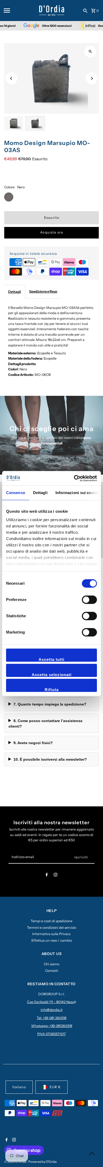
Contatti (51, 971)
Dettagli (14, 292)
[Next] (91, 78)
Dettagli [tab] (40, 492)
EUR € (55, 1087)
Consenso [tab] (15, 492)
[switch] (89, 599)
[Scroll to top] (92, 1153)
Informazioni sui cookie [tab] (77, 492)
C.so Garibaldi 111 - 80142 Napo (50, 1002)
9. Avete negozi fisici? (33, 743)
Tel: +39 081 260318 (51, 1018)
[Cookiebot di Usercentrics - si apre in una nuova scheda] (74, 478)
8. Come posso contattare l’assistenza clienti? (45, 723)
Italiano (19, 1087)
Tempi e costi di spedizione (51, 921)
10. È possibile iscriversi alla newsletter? (50, 759)
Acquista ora (51, 232)
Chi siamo (51, 964)
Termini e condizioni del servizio (51, 928)
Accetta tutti (51, 659)
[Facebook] (47, 875)
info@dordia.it (52, 1010)
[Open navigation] (19, 10)
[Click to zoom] (90, 52)
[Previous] (11, 78)
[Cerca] (85, 10)
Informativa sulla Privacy (51, 934)
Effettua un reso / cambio (51, 940)
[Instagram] (55, 875)
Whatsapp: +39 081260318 (51, 1026)
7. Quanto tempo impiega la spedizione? (49, 704)
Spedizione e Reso (43, 291)
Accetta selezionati (52, 674)
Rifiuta (52, 689)
